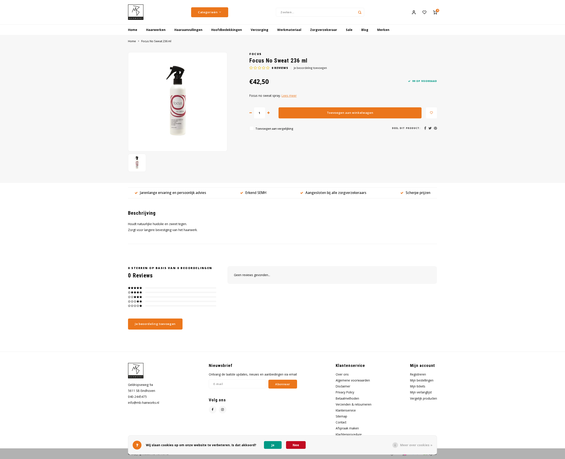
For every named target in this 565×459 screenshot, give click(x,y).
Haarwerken (156, 30)
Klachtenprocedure (349, 434)
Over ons (342, 374)
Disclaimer (343, 386)
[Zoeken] (359, 12)
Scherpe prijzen (418, 192)
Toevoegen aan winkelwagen (350, 113)
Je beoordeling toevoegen (310, 68)
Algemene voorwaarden (353, 380)
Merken (383, 30)
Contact (341, 422)
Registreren (418, 374)
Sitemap (341, 416)
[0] (435, 12)
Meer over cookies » (416, 445)
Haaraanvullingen (188, 30)
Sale (349, 30)
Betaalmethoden (347, 398)
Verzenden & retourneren (353, 404)
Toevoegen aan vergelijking (274, 129)
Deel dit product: (406, 128)
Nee (296, 445)
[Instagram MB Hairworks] (222, 409)
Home (132, 30)
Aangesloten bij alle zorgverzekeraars (335, 192)
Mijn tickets (417, 386)
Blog (364, 30)
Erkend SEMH (255, 192)
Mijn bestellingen (421, 380)
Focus (255, 54)
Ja (272, 445)
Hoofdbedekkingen (226, 30)
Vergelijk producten (423, 398)
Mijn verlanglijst (421, 392)
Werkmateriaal (289, 30)
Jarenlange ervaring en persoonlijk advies (173, 192)
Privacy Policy (345, 392)
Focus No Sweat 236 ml (156, 41)
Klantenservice (346, 410)
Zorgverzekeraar (323, 30)
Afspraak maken (347, 428)
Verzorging (259, 30)
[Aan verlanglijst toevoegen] (431, 112)
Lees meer (289, 95)
